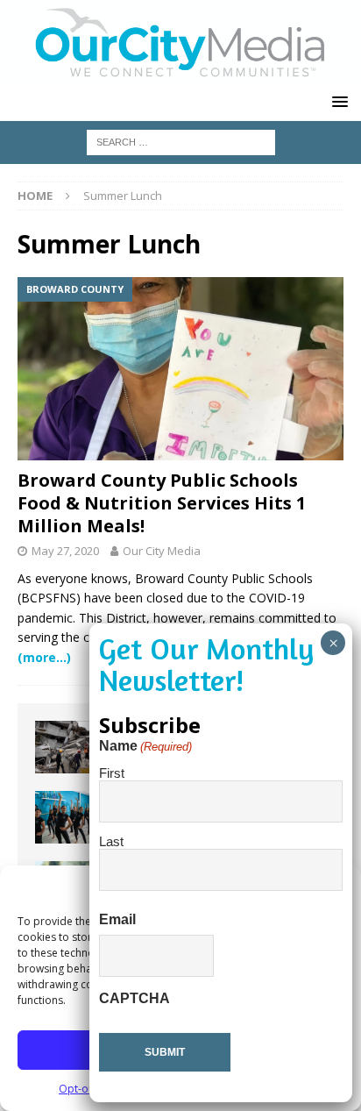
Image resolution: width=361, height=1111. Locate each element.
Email (117, 919)
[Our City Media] (180, 73)
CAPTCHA (134, 998)
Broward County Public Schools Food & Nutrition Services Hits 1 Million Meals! (162, 503)
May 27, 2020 (65, 551)
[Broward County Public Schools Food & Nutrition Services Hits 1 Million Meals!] (180, 368)
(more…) (44, 657)
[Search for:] (181, 140)
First (111, 773)
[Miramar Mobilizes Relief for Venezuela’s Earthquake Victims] (70, 747)
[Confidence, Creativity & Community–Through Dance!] (70, 817)
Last (111, 841)
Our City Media (162, 551)
